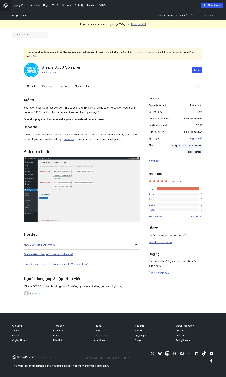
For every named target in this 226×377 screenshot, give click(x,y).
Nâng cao (154, 160)
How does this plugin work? (39, 244)
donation (69, 139)
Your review (155, 216)
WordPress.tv (102, 340)
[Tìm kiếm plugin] (45, 35)
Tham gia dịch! (138, 24)
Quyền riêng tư (20, 340)
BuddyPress (183, 340)
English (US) (196, 138)
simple (198, 152)
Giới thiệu (17, 325)
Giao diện (58, 330)
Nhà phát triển (83, 86)
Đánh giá (47, 86)
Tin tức (16, 330)
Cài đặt (63, 86)
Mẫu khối (57, 340)
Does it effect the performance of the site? (48, 254)
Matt (179, 330)
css (184, 146)
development (195, 146)
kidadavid (51, 72)
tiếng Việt (46, 357)
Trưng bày (58, 325)
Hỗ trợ (198, 86)
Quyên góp (142, 335)
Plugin (56, 335)
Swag (139, 340)
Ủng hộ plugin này (159, 272)
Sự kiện (139, 330)
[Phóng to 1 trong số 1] (135, 160)
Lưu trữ (16, 335)
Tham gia (139, 325)
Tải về (197, 70)
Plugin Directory (20, 15)
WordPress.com (185, 325)
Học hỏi (98, 325)
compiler (176, 146)
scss (190, 152)
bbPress (181, 335)
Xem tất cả (196, 216)
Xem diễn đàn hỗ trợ (160, 242)
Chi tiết (31, 86)
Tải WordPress (212, 5)
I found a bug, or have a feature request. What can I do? (56, 264)
